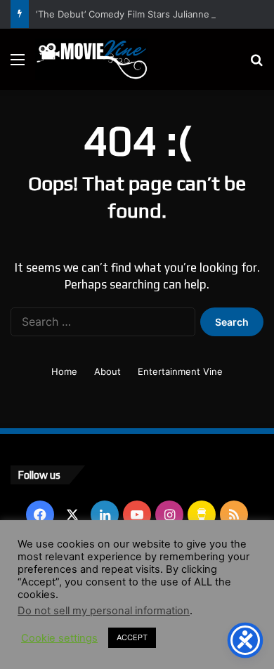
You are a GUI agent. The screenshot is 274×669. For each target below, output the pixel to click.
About (107, 371)
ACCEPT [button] (132, 637)
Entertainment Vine (180, 371)
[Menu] (18, 64)
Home (64, 371)
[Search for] (256, 64)
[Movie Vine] (91, 59)
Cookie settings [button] (59, 638)
